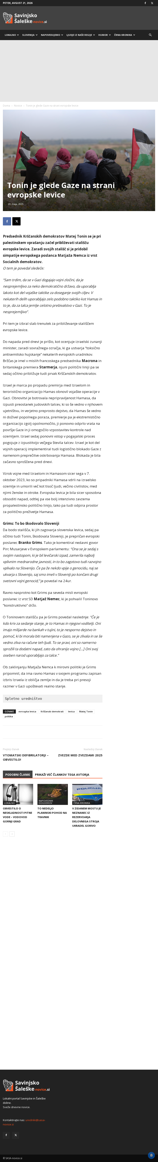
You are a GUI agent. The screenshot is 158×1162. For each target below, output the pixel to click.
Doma (6, 105)
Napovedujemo (50, 34)
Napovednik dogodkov (46, 801)
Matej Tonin (86, 711)
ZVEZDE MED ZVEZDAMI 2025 (80, 755)
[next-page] (12, 834)
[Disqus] (52, 902)
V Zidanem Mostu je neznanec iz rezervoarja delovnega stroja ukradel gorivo (86, 817)
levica (71, 711)
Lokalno (10, 34)
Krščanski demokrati (52, 711)
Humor (103, 34)
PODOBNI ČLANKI (17, 775)
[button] (150, 35)
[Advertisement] (79, 71)
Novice (18, 105)
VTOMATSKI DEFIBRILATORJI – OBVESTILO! (26, 757)
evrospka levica (27, 711)
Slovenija (28, 34)
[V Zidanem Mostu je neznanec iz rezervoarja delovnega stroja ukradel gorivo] (87, 794)
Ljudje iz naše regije (79, 34)
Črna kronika (123, 34)
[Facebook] (145, 3)
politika (9, 716)
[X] (152, 3)
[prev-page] (5, 834)
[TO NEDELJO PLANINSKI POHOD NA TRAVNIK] (52, 794)
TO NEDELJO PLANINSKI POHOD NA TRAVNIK (52, 813)
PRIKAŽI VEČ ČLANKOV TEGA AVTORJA (62, 775)
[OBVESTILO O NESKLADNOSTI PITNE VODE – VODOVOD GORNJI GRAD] (18, 794)
